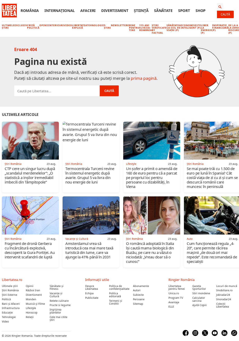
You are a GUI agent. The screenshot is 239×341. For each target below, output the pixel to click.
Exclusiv (21, 25)
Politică (6, 299)
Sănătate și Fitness (56, 288)
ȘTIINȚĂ (141, 11)
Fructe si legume (60, 305)
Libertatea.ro (12, 279)
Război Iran (33, 290)
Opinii (44, 25)
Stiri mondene (201, 293)
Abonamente (141, 286)
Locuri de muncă (226, 286)
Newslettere (120, 25)
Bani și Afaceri (11, 303)
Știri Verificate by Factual (159, 29)
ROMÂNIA (30, 11)
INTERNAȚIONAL (59, 11)
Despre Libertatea (91, 288)
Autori (137, 290)
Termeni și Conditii (115, 302)
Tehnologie (95, 25)
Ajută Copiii (199, 305)
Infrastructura (11, 308)
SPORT (184, 11)
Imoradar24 (223, 299)
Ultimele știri (8, 26)
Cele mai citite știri (58, 319)
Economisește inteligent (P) (191, 26)
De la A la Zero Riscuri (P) (233, 29)
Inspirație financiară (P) (220, 28)
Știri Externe (9, 294)
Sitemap (138, 303)
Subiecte (138, 294)
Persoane (139, 299)
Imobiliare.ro (224, 290)
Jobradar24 (223, 294)
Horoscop (32, 312)
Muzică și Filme (35, 303)
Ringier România (181, 279)
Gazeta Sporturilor (199, 288)
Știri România (10, 290)
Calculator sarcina (198, 299)
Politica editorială (115, 295)
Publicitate (91, 297)
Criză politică (33, 26)
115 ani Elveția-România (145, 28)
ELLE (171, 306)
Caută (225, 14)
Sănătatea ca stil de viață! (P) (174, 28)
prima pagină (143, 78)
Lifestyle (31, 308)
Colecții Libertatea (222, 305)
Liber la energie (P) (206, 29)
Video (68, 25)
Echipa (89, 293)
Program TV (175, 297)
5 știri (107, 26)
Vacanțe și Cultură (56, 295)
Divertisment (34, 294)
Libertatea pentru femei (176, 288)
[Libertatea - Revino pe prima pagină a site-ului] (9, 10)
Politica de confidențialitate (119, 288)
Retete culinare (59, 300)
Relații (30, 317)
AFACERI (88, 11)
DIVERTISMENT (114, 11)
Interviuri (56, 25)
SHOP (200, 11)
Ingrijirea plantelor (55, 311)
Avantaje (173, 302)
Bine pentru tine (134, 28)
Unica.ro (173, 293)
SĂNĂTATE (163, 11)
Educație (7, 312)
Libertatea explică (79, 26)
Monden (31, 299)
